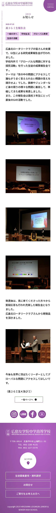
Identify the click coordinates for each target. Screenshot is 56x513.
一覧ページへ (27, 399)
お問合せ (28, 484)
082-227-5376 (30, 447)
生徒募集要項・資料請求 (28, 475)
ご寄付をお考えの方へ (28, 493)
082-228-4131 (30, 444)
